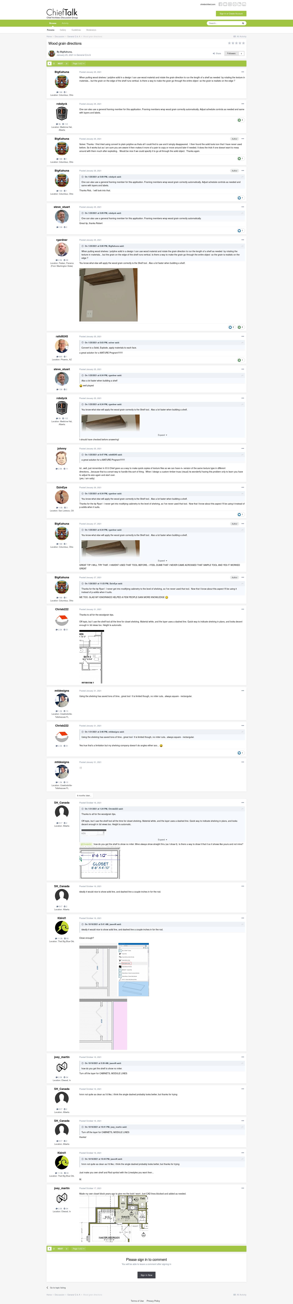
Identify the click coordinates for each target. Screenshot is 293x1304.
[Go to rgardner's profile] (62, 249)
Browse (52, 23)
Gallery (63, 29)
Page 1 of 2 (78, 63)
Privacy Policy (153, 1300)
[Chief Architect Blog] (244, 4)
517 (60, 822)
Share (218, 53)
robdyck (61, 104)
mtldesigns (62, 691)
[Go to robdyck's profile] (62, 113)
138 (60, 227)
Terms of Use (137, 1300)
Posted (90, 71)
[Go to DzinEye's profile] (62, 497)
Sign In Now (146, 1275)
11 (66, 468)
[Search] (243, 23)
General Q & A (84, 54)
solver (111, 342)
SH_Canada (61, 803)
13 (66, 710)
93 (67, 938)
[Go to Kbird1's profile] (62, 928)
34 (66, 1077)
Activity (65, 23)
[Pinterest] (235, 4)
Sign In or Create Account (231, 13)
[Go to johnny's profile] (62, 458)
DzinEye (61, 487)
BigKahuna (66, 51)
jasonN (113, 924)
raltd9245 (62, 336)
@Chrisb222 (86, 844)
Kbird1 (62, 918)
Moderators (91, 29)
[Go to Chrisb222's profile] (62, 619)
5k (59, 123)
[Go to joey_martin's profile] (62, 1067)
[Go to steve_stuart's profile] (62, 216)
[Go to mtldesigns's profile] (62, 700)
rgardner (61, 240)
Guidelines (76, 29)
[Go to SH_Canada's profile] (62, 812)
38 (66, 260)
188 (60, 92)
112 (66, 123)
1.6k (60, 507)
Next (60, 63)
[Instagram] (230, 4)
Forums (50, 29)
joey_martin (62, 1057)
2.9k (60, 260)
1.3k (60, 710)
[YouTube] (225, 4)
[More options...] (243, 72)
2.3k (60, 629)
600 (60, 356)
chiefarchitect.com (207, 4)
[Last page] (67, 63)
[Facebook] (220, 4)
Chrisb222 (62, 609)
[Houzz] (239, 4)
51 (66, 629)
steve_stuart (62, 207)
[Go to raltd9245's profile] (62, 346)
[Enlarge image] (99, 862)
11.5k (60, 938)
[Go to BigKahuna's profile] (51, 53)
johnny (61, 448)
